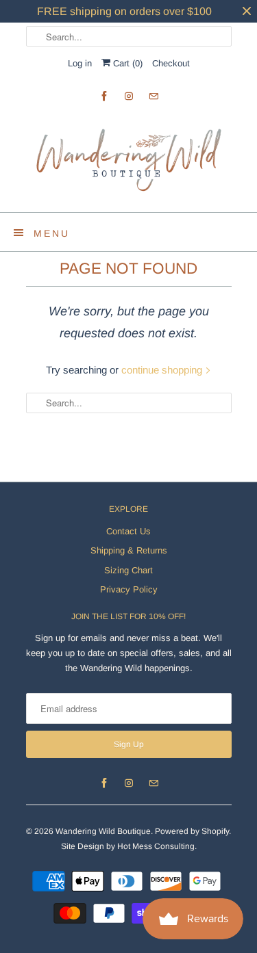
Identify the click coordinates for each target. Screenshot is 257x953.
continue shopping (163, 370)
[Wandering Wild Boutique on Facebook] (104, 96)
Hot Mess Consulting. (157, 846)
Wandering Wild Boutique (103, 831)
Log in (80, 63)
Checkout (171, 63)
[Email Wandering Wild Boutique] (153, 96)
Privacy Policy (129, 589)
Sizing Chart (128, 570)
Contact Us (128, 531)
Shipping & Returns (128, 550)
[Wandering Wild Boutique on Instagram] (129, 96)
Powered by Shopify (192, 831)
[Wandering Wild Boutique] (129, 160)
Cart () (126, 63)
